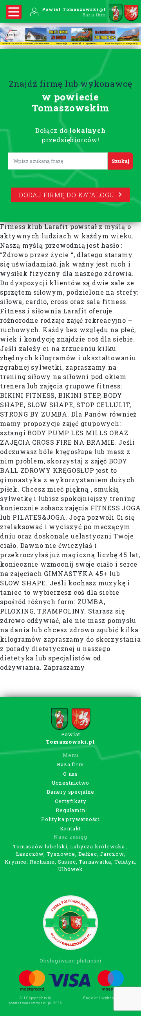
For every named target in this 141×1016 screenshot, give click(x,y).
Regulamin (70, 810)
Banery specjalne (70, 791)
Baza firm (70, 764)
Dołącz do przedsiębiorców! (70, 135)
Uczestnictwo (71, 782)
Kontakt (70, 828)
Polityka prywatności (70, 819)
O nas (70, 773)
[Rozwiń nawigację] (14, 12)
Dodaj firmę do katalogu (66, 195)
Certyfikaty (71, 801)
